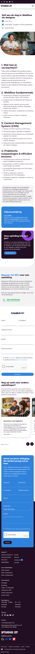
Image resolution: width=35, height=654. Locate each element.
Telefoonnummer (6, 329)
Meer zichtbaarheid (7, 575)
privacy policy (12, 357)
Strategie (4, 583)
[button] (32, 6)
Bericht (5, 514)
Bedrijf (3, 339)
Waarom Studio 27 (7, 555)
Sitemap (27, 646)
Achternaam (22, 482)
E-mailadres (22, 320)
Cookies (22, 646)
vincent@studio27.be (7, 623)
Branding (4, 585)
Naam (3, 320)
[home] (6, 6)
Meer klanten (5, 570)
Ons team (4, 560)
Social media (5, 595)
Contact (16, 562)
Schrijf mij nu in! (10, 253)
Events (16, 555)
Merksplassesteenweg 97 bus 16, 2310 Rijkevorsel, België (11, 626)
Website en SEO (6, 590)
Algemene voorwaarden (14, 646)
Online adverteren (6, 592)
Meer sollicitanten (6, 572)
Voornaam (6, 482)
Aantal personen (6, 348)
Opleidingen (5, 562)
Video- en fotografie (7, 587)
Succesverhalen (6, 557)
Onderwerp (7, 506)
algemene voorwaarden (21, 360)
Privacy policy (4, 646)
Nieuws (16, 557)
